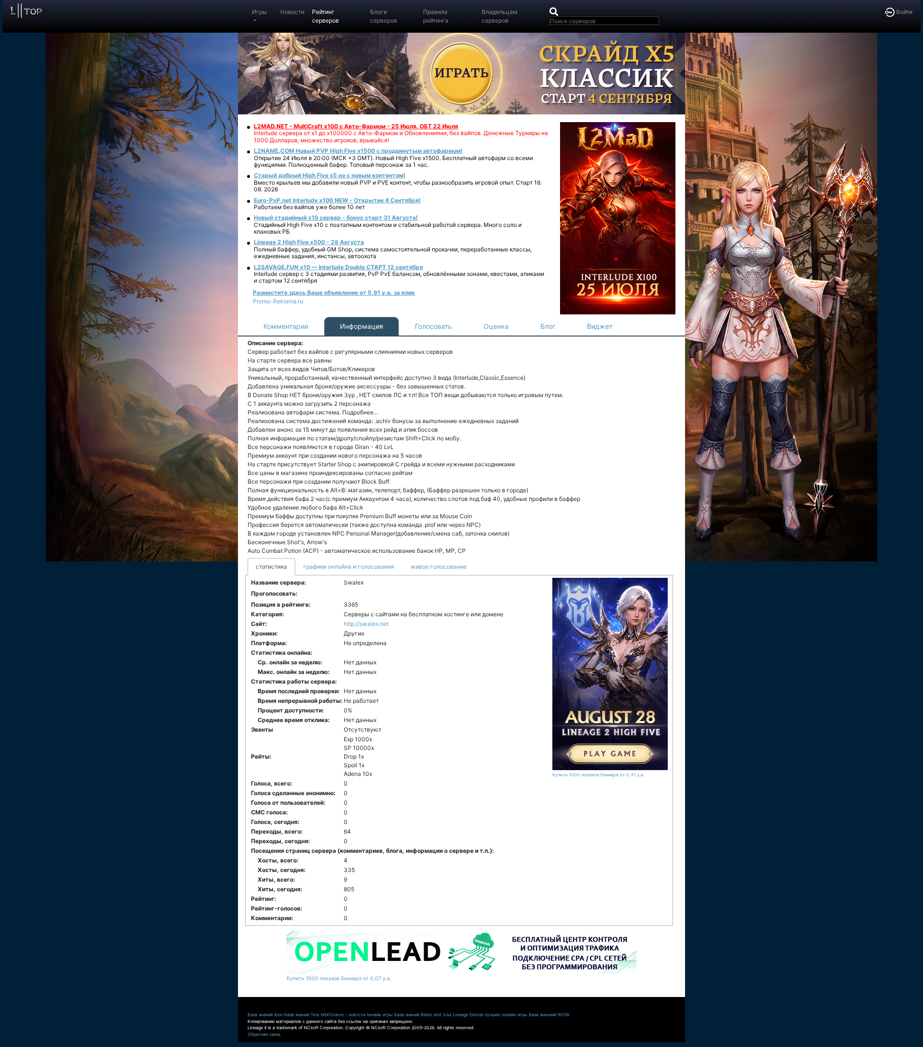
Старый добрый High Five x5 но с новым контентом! (329, 175)
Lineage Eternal (468, 1014)
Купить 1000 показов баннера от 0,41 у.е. (598, 774)
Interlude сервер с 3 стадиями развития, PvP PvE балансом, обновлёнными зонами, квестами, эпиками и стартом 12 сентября (399, 277)
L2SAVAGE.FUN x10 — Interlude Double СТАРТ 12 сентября (338, 267)
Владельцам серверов (499, 16)
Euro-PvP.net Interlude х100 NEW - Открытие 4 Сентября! (337, 200)
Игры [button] (259, 11)
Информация (361, 326)
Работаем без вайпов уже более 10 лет (309, 207)
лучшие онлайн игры (506, 1014)
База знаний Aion (265, 1014)
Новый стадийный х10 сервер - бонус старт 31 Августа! (336, 217)
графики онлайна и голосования (348, 566)
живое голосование (439, 566)
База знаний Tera (301, 1014)
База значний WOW (549, 1014)
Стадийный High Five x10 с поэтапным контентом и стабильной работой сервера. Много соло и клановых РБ (388, 228)
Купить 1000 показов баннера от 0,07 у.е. (339, 978)
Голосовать (433, 326)
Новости (292, 11)
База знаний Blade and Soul (422, 1014)
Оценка (496, 326)
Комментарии (285, 326)
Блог (547, 326)
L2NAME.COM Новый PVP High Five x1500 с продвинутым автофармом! (358, 150)
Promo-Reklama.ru (278, 301)
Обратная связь (264, 1034)
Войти (903, 11)
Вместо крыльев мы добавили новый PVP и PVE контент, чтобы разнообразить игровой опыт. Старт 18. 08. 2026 (398, 186)
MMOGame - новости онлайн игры (357, 1014)
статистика (271, 566)
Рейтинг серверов (325, 16)
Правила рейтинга (436, 16)
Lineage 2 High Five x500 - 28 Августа (309, 242)
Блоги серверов (383, 16)
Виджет (599, 326)
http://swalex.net (366, 623)
